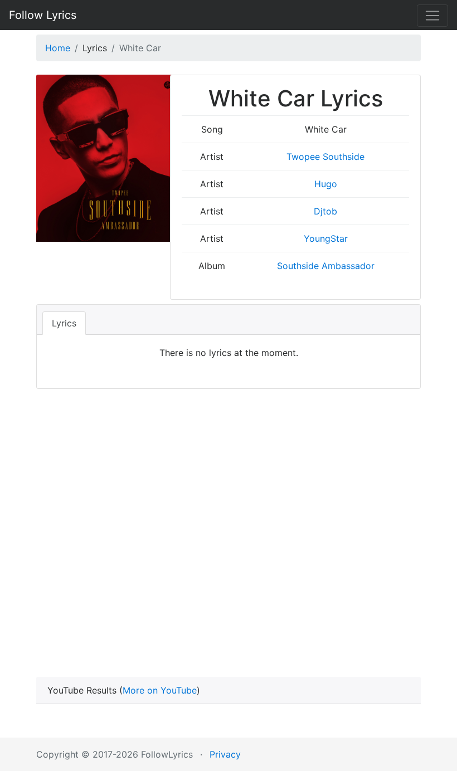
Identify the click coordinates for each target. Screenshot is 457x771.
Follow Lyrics (42, 15)
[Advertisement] (228, 517)
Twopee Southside (325, 156)
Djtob (325, 211)
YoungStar (326, 238)
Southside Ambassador (326, 265)
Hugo (325, 183)
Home (57, 47)
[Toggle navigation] (432, 15)
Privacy (225, 754)
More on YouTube (160, 690)
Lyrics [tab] (64, 323)
